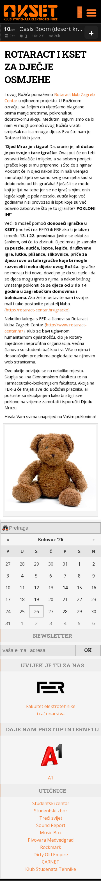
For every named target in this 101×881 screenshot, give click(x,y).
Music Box (50, 833)
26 (36, 611)
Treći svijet (50, 818)
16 (93, 588)
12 (36, 588)
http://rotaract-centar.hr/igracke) (38, 310)
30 (50, 564)
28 (22, 564)
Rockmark (50, 847)
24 (7, 611)
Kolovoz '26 (50, 539)
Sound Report (50, 825)
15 (79, 588)
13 (50, 588)
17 (7, 599)
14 (65, 588)
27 (7, 564)
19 (36, 599)
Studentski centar (50, 803)
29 (36, 564)
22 (79, 599)
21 (65, 599)
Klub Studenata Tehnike (50, 869)
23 (93, 599)
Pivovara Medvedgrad (51, 840)
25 (22, 611)
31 (65, 564)
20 (50, 599)
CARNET (50, 862)
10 (7, 588)
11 (22, 588)
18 (22, 599)
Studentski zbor (50, 811)
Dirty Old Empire (50, 854)
